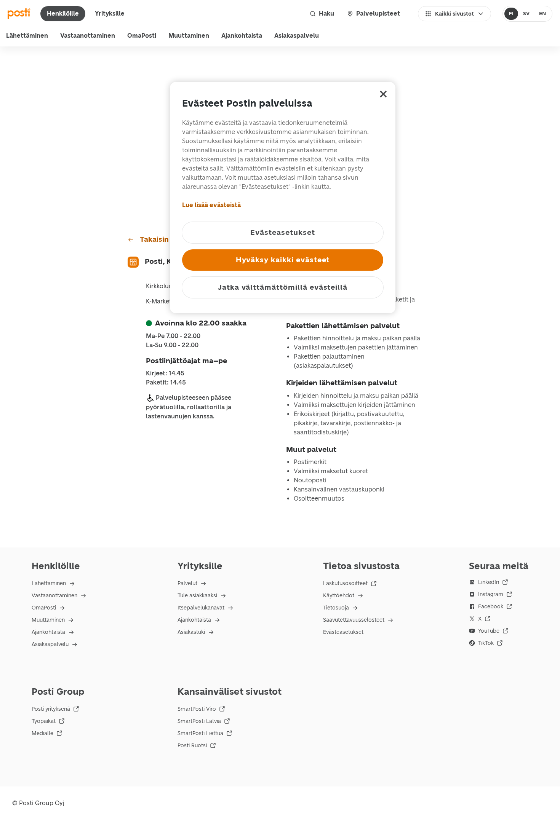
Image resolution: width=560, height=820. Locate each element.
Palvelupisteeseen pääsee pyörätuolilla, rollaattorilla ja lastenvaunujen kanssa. (188, 407)
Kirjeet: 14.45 (165, 373)
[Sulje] (383, 94)
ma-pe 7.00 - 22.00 (173, 336)
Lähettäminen (27, 35)
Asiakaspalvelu (296, 35)
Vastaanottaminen (87, 35)
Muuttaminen (188, 35)
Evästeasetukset (343, 632)
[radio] (511, 14)
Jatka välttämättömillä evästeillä (282, 287)
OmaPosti (141, 35)
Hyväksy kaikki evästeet (283, 259)
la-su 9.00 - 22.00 (172, 345)
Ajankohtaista (241, 35)
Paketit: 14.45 (166, 383)
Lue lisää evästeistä (211, 205)
